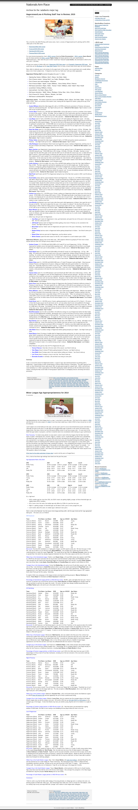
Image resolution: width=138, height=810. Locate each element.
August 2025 (98, 142)
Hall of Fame (98, 87)
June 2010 (97, 463)
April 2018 (97, 296)
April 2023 (97, 191)
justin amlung (63, 383)
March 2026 (98, 130)
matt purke (63, 384)
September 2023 (99, 182)
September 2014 (99, 372)
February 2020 (98, 256)
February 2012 (98, 428)
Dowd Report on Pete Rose (102, 47)
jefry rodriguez (80, 382)
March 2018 (98, 297)
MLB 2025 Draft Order (100, 28)
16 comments (30, 17)
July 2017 (97, 312)
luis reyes (86, 383)
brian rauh (59, 380)
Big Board (39, 66)
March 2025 (98, 151)
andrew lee (78, 379)
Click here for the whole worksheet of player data (40, 453)
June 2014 (97, 378)
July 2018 (97, 290)
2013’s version (52, 56)
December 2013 (99, 388)
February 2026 (98, 132)
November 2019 (99, 262)
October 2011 (98, 435)
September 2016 (99, 330)
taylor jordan (76, 386)
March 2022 (98, 214)
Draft (96, 84)
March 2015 (98, 362)
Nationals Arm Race (38, 4)
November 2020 (99, 240)
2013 (49, 422)
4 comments (29, 395)
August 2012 (98, 417)
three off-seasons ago (38, 695)
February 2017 (98, 321)
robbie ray (65, 798)
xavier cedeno (69, 799)
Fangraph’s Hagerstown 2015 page (78, 64)
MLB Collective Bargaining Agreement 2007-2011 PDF (102, 53)
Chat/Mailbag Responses (101, 80)
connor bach (65, 380)
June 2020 (97, 249)
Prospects (97, 109)
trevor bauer (56, 799)
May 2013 (97, 401)
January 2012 (98, 429)
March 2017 (98, 319)
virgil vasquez (63, 799)
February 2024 (98, 175)
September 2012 (99, 415)
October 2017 (98, 306)
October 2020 (98, 242)
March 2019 (98, 276)
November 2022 (99, 199)
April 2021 (97, 232)
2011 (90, 420)
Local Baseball (99, 91)
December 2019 (99, 260)
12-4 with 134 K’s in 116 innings (77, 700)
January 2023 (98, 196)
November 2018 (99, 283)
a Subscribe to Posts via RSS (102, 20)
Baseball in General (100, 79)
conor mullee (66, 793)
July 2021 (97, 226)
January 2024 (98, 176)
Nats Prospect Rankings (101, 37)
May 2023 (97, 189)
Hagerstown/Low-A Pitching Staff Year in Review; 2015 (50, 14)
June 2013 (97, 399)
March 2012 (98, 426)
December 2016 (99, 324)
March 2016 (98, 340)
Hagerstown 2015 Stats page (57, 64)
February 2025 (98, 153)
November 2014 (99, 369)
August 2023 (98, 183)
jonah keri (77, 795)
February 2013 (98, 406)
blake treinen (82, 792)
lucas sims (61, 796)
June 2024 (97, 167)
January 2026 (98, 134)
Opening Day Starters (100, 39)
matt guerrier (80, 796)
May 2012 (97, 422)
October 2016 (98, 328)
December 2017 (99, 303)
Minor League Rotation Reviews (71, 377)
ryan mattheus (71, 798)
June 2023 (97, 187)
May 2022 (97, 210)
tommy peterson (83, 386)
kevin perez (69, 383)
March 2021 (98, 233)
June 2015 (97, 356)
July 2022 (97, 207)
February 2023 (98, 194)
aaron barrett (58, 379)
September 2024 (99, 162)
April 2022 (97, 212)
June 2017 (97, 314)
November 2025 (99, 137)
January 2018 (98, 301)
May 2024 (97, 169)
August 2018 (98, 289)
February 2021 (98, 235)
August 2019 (98, 267)
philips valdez (79, 384)
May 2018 (97, 294)
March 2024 (98, 173)
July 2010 (97, 461)
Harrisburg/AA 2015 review (36, 51)
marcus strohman (73, 796)
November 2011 (99, 433)
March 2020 (98, 255)
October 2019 (98, 264)
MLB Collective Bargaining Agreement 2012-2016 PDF (102, 56)
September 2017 (99, 308)
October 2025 (98, 139)
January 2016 (98, 344)
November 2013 (99, 390)
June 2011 (97, 442)
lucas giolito (81, 383)
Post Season (98, 107)
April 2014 (97, 381)
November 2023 (99, 178)
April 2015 (97, 360)
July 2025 (97, 144)
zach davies (83, 799)
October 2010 (98, 456)
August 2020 (98, 246)
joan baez (86, 382)
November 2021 (99, 221)
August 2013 (98, 395)
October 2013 (98, 392)
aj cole (70, 792)
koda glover (75, 383)
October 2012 (98, 413)
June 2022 (97, 208)
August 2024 (98, 164)
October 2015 (98, 349)
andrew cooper (72, 379)
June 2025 (97, 146)
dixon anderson (73, 793)
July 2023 (97, 185)
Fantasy (97, 86)
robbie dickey (86, 384)
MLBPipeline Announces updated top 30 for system (102, 470)
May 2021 (97, 230)
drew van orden (56, 382)
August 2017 (98, 310)
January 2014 (98, 387)
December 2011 (99, 431)
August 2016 (98, 331)
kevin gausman (83, 795)
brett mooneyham (53, 380)
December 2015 (99, 346)
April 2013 (97, 403)
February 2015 (98, 363)
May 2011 (97, 444)
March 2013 (98, 404)
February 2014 (98, 385)
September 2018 (99, 287)
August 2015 (98, 353)
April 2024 (97, 171)
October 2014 (98, 371)
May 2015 (97, 358)
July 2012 (97, 419)
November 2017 (99, 305)
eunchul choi (52, 795)
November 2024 (99, 159)
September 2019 (99, 265)
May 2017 (97, 315)
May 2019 (97, 273)
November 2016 (99, 326)
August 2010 (98, 460)
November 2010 (99, 454)
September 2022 (99, 203)
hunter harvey (64, 795)
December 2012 (99, 410)
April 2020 (97, 253)
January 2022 (98, 217)
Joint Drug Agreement (100, 49)
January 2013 (98, 408)
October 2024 (98, 160)
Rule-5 (96, 111)
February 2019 (98, 278)
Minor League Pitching (58, 377)
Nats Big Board (99, 32)
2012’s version (78, 56)
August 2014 (98, 374)
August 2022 (98, 205)
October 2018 (98, 285)
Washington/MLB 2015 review (37, 46)
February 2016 (98, 342)
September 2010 (99, 458)
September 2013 (99, 394)
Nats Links (97, 70)
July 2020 (97, 248)
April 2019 (97, 274)
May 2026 (97, 126)
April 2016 (97, 338)
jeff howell (74, 382)
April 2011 (97, 445)
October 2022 (98, 201)
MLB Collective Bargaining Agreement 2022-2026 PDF (102, 62)
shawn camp (84, 798)
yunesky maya (76, 799)
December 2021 (99, 219)
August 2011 (98, 438)
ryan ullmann (63, 386)
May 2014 (97, 379)
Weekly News (98, 114)
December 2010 (99, 452)
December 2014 (99, 367)
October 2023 (98, 180)
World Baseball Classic (101, 116)
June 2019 (97, 271)
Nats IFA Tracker (99, 35)
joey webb (51, 383)
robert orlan (51, 386)
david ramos (72, 380)
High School (98, 89)
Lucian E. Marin (70, 807)
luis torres (51, 384)
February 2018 (98, 299)
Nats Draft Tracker (52, 66)
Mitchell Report (99, 50)
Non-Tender (98, 105)
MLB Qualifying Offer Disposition (103, 30)
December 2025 (99, 135)
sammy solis (78, 798)
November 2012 (99, 412)
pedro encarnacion (71, 384)
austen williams (84, 379)
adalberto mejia (64, 379)
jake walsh (68, 382)
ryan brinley (57, 386)
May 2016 (97, 337)
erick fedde (63, 382)
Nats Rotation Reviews (101, 102)
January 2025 (98, 155)
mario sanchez (57, 384)
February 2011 (98, 449)
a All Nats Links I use (100, 18)
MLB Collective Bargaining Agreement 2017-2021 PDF (102, 59)
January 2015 (98, 365)
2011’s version (46, 58)
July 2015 (97, 354)
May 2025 (97, 148)
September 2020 (99, 244)
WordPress (81, 807)
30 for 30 (97, 75)
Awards (97, 77)
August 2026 (98, 121)
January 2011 (98, 451)
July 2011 (97, 440)
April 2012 (97, 424)
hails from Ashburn (72, 760)
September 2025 (99, 141)
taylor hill (51, 799)
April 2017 (97, 317)
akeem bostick (75, 792)
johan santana (71, 795)
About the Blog (98, 68)
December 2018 (99, 281)
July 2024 (97, 166)
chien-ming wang (59, 793)
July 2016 (97, 333)
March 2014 (98, 383)
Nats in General (57, 791)
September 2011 (99, 436)
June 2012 (97, 420)
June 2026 (97, 125)
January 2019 (98, 280)
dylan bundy (85, 793)
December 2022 (99, 198)
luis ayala (66, 796)
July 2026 (97, 123)
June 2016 (97, 335)
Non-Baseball (98, 103)
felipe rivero (57, 795)
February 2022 (98, 216)
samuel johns (70, 386)
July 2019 (97, 269)
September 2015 (99, 351)
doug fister (79, 793)
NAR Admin (98, 98)
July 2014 (97, 376)
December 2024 (99, 157)
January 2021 (98, 237)
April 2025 (97, 150)
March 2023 (98, 192)
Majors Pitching (99, 93)
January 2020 (98, 258)
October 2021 (98, 223)
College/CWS (98, 82)
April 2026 (97, 128)
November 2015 (99, 347)
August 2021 (98, 224)
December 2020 (99, 239)
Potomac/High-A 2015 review (37, 53)
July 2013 (97, 397)
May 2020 (97, 251)
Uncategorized (98, 112)
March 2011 (98, 447)
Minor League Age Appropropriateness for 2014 (47, 393)
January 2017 (98, 322)
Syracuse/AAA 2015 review (36, 49)
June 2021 (97, 228)
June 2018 (97, 292)
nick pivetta (60, 798)
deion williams (78, 380)
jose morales (57, 383)
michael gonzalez (53, 798)
